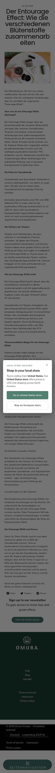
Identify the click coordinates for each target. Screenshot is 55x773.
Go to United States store (27, 395)
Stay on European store (27, 405)
